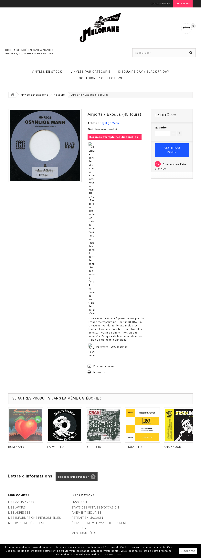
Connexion (183, 3)
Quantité (161, 127)
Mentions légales (86, 533)
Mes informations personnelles (34, 517)
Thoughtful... (136, 447)
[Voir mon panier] (186, 28)
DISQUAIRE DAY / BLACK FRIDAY (143, 71)
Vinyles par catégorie (91, 71)
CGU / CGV (79, 528)
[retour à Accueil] (12, 94)
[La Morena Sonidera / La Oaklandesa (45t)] (64, 425)
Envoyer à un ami (104, 366)
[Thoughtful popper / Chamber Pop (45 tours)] (142, 425)
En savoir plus (111, 554)
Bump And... (17, 447)
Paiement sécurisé (86, 512)
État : (91, 129)
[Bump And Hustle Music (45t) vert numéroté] (25, 425)
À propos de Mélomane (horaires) (99, 522)
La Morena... (57, 447)
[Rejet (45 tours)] (103, 425)
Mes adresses (19, 512)
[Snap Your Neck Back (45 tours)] (181, 425)
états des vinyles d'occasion (95, 507)
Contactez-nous (160, 4)
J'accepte (188, 551)
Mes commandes (21, 502)
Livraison (79, 502)
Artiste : (93, 123)
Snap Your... (174, 447)
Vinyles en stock (47, 71)
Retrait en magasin (87, 517)
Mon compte (18, 495)
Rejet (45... (95, 447)
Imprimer (99, 372)
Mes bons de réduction (27, 522)
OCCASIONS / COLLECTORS (100, 78)
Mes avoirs (17, 507)
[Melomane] (100, 27)
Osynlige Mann (109, 123)
